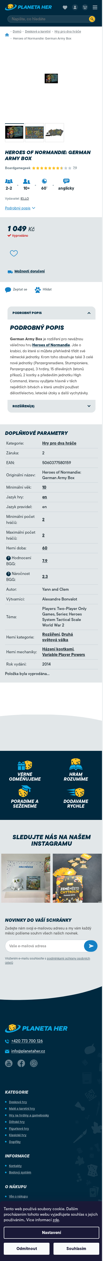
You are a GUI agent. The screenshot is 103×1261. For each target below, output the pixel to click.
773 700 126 (27, 1041)
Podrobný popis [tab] (27, 313)
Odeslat (91, 946)
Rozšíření (51, 634)
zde (56, 1220)
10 (44, 487)
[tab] (52, 406)
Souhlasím (76, 1248)
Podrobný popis (17, 208)
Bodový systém (20, 1172)
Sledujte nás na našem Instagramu (51, 840)
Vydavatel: (17, 198)
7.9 (45, 561)
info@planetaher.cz (28, 1051)
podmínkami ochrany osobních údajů (47, 960)
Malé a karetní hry (22, 1108)
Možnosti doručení (29, 271)
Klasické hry (17, 1135)
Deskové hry (18, 1102)
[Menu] (95, 7)
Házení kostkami (58, 649)
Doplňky (15, 1141)
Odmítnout (26, 1248)
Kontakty (15, 1165)
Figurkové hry (19, 1128)
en (44, 497)
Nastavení (51, 1232)
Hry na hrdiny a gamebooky (29, 1115)
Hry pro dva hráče (59, 443)
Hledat (92, 19)
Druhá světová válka (57, 637)
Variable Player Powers (63, 655)
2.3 (45, 576)
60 (44, 548)
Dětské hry (17, 1121)
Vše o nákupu (18, 1196)
